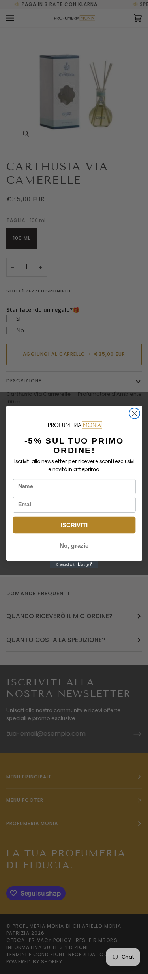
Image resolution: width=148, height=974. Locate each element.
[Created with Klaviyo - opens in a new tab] (74, 564)
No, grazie (74, 545)
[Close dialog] (134, 413)
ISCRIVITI (74, 525)
